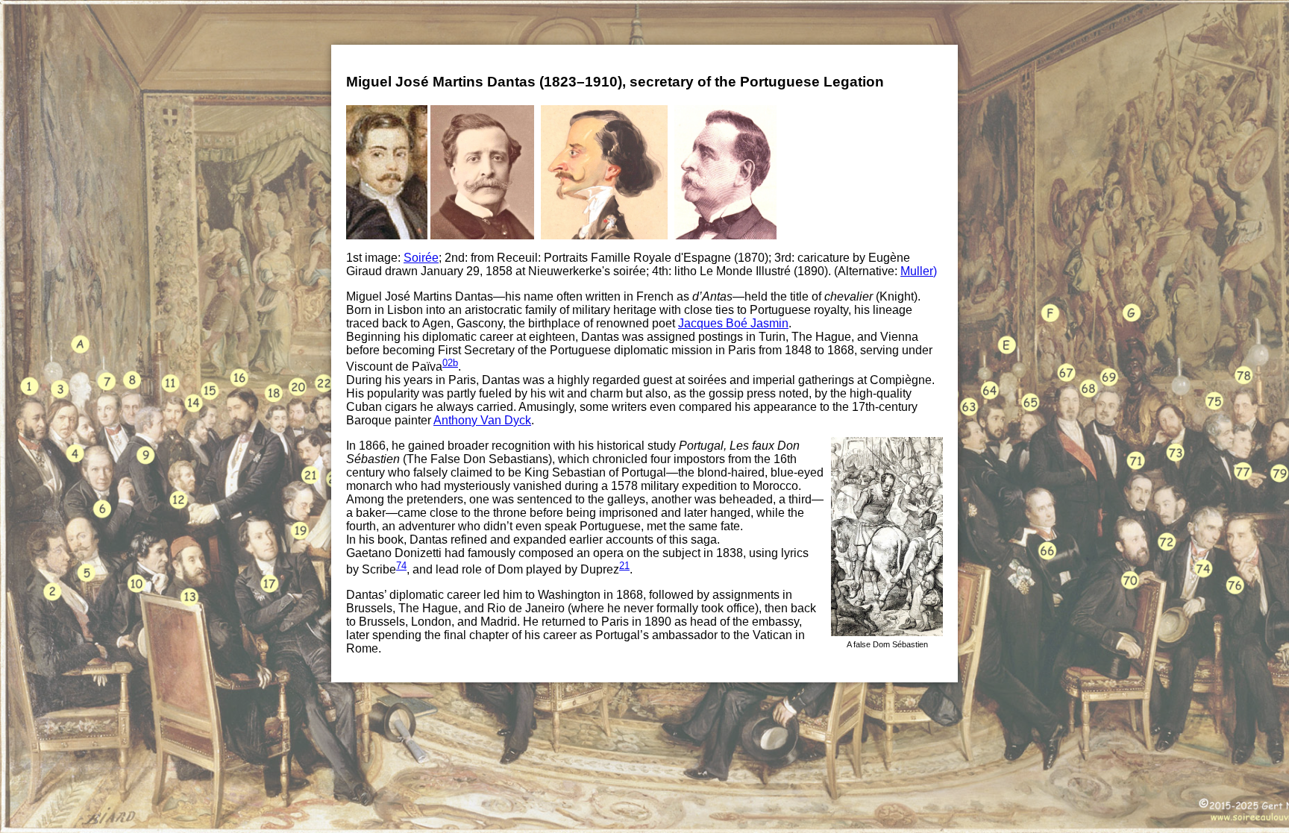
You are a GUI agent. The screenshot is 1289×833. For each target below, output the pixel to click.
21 (624, 565)
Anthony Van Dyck (482, 420)
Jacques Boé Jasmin (733, 323)
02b (450, 362)
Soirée (421, 257)
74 (401, 565)
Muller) (918, 271)
